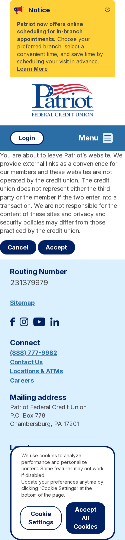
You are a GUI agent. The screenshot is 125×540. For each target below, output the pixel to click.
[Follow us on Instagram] (24, 324)
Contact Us (26, 362)
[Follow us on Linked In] (54, 324)
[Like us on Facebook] (12, 324)
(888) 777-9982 (33, 352)
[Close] (107, 9)
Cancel (18, 247)
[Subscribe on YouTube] (39, 324)
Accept (56, 247)
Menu (88, 137)
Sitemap (22, 302)
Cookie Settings (40, 518)
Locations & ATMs (36, 371)
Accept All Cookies (85, 518)
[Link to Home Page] (62, 101)
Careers (22, 380)
